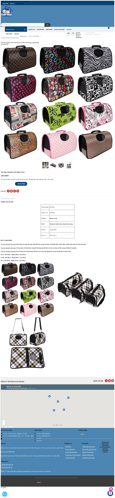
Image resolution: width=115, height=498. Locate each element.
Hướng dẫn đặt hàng (71, 452)
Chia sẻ (3, 191)
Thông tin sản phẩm (8, 197)
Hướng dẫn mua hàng (88, 446)
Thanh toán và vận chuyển (73, 455)
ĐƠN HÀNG (105, 450)
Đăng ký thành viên (87, 455)
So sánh (3, 487)
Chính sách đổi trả (7, 467)
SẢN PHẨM (105, 445)
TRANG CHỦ (105, 442)
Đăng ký (12, 3)
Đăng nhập (5, 3)
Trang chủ (23, 36)
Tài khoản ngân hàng (88, 458)
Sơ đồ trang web (70, 458)
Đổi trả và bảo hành (88, 452)
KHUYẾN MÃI (105, 444)
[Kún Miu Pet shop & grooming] (7, 16)
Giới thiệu (68, 446)
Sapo (79, 478)
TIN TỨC (105, 448)
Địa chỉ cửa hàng (70, 449)
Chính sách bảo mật (7, 464)
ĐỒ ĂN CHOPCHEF (105, 447)
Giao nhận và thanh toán (89, 449)
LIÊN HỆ (105, 452)
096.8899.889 (10, 452)
